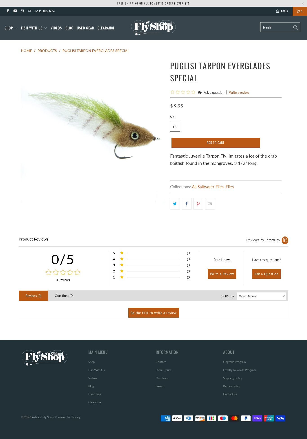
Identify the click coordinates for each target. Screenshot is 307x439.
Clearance (106, 28)
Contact (161, 362)
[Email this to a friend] (210, 203)
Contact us (230, 394)
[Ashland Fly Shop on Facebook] (7, 11)
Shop (8, 28)
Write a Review (222, 274)
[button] (184, 92)
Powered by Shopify (67, 417)
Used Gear (85, 28)
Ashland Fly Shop (42, 417)
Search (160, 386)
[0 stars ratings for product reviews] (63, 273)
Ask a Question (266, 274)
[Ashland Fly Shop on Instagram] (22, 11)
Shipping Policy (232, 378)
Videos (56, 28)
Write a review (239, 92)
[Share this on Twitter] (175, 203)
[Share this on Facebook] (186, 203)
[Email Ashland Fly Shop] (29, 11)
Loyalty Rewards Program (239, 370)
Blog (69, 28)
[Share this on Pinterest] (198, 203)
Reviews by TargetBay (263, 240)
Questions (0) (64, 296)
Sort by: (228, 296)
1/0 (175, 127)
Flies (230, 186)
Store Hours (163, 370)
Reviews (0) (33, 296)
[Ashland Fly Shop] (153, 27)
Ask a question (214, 92)
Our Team (162, 378)
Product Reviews (34, 238)
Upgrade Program (234, 362)
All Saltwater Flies (208, 186)
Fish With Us (32, 28)
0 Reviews (63, 280)
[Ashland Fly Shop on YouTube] (15, 11)
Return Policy (231, 386)
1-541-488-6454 (45, 11)
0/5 (62, 259)
